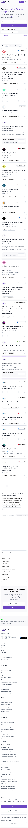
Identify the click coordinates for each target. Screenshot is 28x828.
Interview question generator (8, 727)
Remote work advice (6, 677)
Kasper (4, 174)
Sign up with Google (15, 603)
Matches (11, 45)
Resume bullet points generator (8, 779)
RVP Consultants (6, 209)
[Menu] (25, 2)
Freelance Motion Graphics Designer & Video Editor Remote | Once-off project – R (13, 74)
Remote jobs (11, 515)
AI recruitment (4, 731)
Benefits (5, 226)
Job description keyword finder (8, 772)
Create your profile (5, 668)
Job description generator (7, 722)
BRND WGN (5, 270)
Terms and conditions (6, 657)
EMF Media (5, 224)
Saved (17, 45)
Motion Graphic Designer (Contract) (13, 55)
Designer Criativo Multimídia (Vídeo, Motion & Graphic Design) (13, 171)
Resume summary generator (8, 776)
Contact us (4, 662)
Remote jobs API (5, 767)
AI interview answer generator (8, 783)
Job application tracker (7, 702)
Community (4, 648)
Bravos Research (6, 155)
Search (14, 25)
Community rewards (6, 694)
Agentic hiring (4, 734)
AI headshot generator (6, 709)
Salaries (5, 59)
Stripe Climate (6, 623)
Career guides (4, 679)
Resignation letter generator (8, 788)
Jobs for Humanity (7, 470)
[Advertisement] (14, 41)
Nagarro (4, 451)
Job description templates (7, 724)
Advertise (3, 741)
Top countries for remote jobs (8, 754)
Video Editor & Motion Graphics (12, 346)
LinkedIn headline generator (8, 786)
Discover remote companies (8, 672)
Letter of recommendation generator (10, 791)
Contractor (5, 62)
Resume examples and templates (9, 682)
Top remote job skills (6, 752)
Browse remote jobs (6, 670)
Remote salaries (5, 747)
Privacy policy (4, 659)
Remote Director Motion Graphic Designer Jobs (12, 506)
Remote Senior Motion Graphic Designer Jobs (11, 502)
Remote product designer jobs (8, 29)
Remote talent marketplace (7, 729)
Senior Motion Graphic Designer (12, 386)
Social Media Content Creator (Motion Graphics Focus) (11, 467)
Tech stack (5, 176)
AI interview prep (5, 711)
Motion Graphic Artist (9, 449)
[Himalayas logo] (6, 2)
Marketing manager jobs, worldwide (9, 32)
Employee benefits (5, 655)
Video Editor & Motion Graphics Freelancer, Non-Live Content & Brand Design (12, 309)
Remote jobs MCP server (7, 769)
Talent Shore (5, 348)
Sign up (14, 607)
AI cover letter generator (7, 707)
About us (3, 645)
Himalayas (4, 515)
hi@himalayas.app (5, 633)
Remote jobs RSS (5, 689)
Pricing (2, 738)
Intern (4, 297)
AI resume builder (5, 704)
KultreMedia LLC (6, 330)
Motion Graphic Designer (10, 93)
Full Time (4, 100)
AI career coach (5, 714)
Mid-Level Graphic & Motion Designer (11, 267)
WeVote (4, 191)
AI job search (4, 675)
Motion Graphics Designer (10, 153)
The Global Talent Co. (7, 95)
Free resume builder (6, 774)
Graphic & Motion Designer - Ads (12, 222)
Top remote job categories (7, 749)
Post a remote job (5, 720)
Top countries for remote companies (10, 759)
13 (21, 486)
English (14, 823)
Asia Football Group (7, 313)
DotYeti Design (6, 113)
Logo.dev (9, 820)
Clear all (25, 35)
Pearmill (4, 57)
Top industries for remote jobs (8, 756)
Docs (2, 650)
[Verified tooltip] (7, 451)
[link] (4, 515)
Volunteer (5, 196)
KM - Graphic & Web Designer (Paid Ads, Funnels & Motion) (13, 327)
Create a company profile (7, 736)
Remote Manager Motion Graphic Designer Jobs (12, 504)
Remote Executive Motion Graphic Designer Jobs (12, 508)
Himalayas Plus (5, 700)
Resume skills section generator (9, 781)
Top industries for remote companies (10, 761)
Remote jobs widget (6, 691)
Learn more (21, 140)
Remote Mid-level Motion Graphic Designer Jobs (12, 500)
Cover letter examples (6, 684)
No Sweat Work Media (7, 78)
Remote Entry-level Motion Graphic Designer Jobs (12, 498)
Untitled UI (19, 819)
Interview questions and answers (9, 686)
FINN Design (5, 293)
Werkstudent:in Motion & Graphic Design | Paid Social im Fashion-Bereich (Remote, (12, 289)
